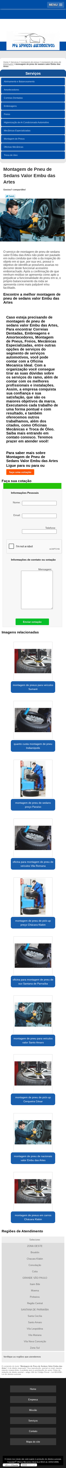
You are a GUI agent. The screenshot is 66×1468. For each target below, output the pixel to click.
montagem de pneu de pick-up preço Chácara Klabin (33, 922)
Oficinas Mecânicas (13, 147)
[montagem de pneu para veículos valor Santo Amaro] (33, 1013)
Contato (33, 1431)
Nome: (17, 502)
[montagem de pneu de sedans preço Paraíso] (33, 777)
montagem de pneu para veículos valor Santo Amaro (33, 1040)
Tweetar (10, 196)
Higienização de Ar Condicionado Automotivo (26, 122)
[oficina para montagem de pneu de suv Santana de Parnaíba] (33, 954)
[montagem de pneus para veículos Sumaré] (33, 660)
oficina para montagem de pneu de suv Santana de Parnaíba (33, 981)
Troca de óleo (11, 155)
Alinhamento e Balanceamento (19, 81)
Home (33, 1389)
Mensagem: (45, 569)
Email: (17, 515)
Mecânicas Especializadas (17, 130)
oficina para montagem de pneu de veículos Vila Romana (33, 863)
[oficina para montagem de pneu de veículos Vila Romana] (33, 836)
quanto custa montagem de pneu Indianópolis (33, 745)
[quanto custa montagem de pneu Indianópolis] (33, 718)
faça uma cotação (20, 472)
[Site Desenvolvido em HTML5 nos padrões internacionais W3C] (29, 1464)
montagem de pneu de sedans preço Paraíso (33, 804)
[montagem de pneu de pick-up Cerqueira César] (33, 1072)
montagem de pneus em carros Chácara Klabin (33, 1217)
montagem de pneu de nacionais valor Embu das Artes (33, 1158)
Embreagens (10, 106)
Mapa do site (33, 1441)
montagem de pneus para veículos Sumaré (33, 687)
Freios (7, 114)
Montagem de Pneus (14, 139)
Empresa (33, 1399)
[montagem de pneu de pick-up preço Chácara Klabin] (33, 895)
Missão (33, 1410)
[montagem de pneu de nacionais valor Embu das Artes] (33, 1131)
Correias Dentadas (13, 98)
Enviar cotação (32, 621)
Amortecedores (11, 89)
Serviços (33, 73)
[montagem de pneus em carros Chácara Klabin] (33, 1190)
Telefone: (51, 527)
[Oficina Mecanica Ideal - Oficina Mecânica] (33, 39)
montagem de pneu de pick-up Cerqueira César (33, 1099)
